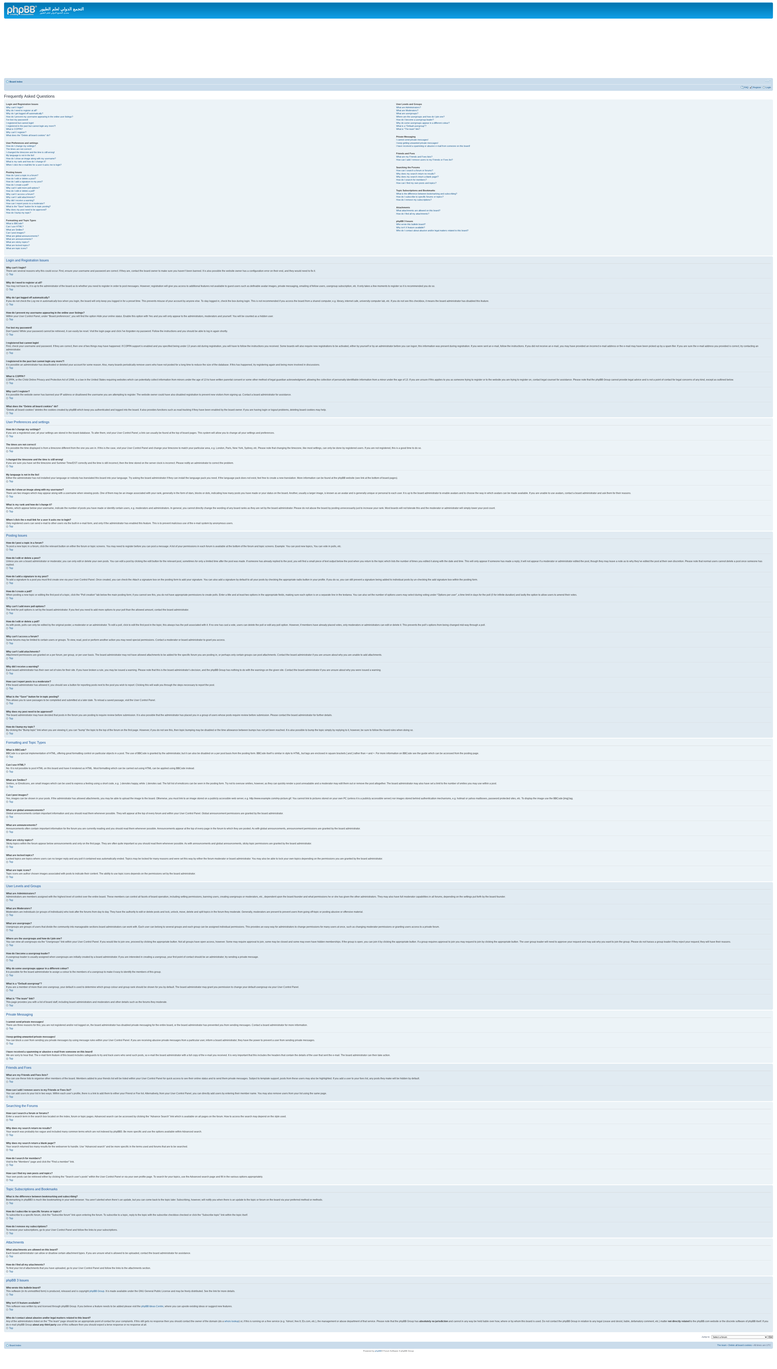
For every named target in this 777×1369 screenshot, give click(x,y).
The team (721, 1345)
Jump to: (706, 1337)
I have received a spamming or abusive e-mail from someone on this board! (433, 146)
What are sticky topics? (17, 242)
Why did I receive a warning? (20, 200)
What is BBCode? (14, 223)
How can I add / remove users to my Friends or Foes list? (424, 160)
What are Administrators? (408, 107)
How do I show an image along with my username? (31, 158)
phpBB (378, 1351)
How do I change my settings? (21, 146)
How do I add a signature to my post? (24, 181)
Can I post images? (15, 233)
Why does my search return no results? (415, 173)
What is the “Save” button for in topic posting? (28, 206)
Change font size (768, 81)
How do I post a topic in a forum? (22, 175)
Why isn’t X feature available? (410, 227)
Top (11, 274)
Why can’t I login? (14, 107)
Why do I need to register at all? (21, 110)
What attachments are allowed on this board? (418, 210)
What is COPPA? (14, 129)
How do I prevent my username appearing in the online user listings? (39, 116)
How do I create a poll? (17, 185)
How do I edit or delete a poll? (20, 191)
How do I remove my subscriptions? (414, 200)
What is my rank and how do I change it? (26, 161)
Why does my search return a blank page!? (417, 176)
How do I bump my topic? (18, 212)
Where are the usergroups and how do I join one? (420, 116)
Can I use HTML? (14, 226)
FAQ (746, 87)
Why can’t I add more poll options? (23, 188)
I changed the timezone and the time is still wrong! (30, 152)
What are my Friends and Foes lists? (414, 156)
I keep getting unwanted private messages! (417, 143)
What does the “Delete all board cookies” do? (28, 135)
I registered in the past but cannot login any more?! (31, 126)
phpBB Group (96, 1291)
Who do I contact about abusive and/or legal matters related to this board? (432, 230)
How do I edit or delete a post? (21, 178)
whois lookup (231, 1321)
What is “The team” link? (408, 129)
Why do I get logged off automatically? (24, 113)
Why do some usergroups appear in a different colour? (423, 123)
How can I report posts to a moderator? (25, 203)
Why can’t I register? (16, 132)
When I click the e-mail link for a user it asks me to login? (34, 165)
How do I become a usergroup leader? (415, 119)
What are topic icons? (16, 248)
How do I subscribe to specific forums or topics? (420, 197)
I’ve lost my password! (17, 119)
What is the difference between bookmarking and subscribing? (426, 193)
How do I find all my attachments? (412, 213)
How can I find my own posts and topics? (416, 183)
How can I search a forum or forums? (414, 170)
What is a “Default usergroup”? (411, 126)
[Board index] (22, 9)
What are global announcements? (22, 236)
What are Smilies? (15, 229)
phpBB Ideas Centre (152, 1306)
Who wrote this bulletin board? (411, 224)
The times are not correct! (19, 149)
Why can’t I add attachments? (20, 197)
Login (768, 87)
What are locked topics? (18, 245)
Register (757, 87)
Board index (16, 81)
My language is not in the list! (20, 155)
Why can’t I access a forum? (20, 194)
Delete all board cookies (740, 1345)
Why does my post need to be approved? (26, 209)
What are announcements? (19, 239)
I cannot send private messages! (412, 139)
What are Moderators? (407, 110)
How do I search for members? (411, 180)
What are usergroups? (407, 113)
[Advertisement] (388, 49)
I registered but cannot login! (20, 123)
